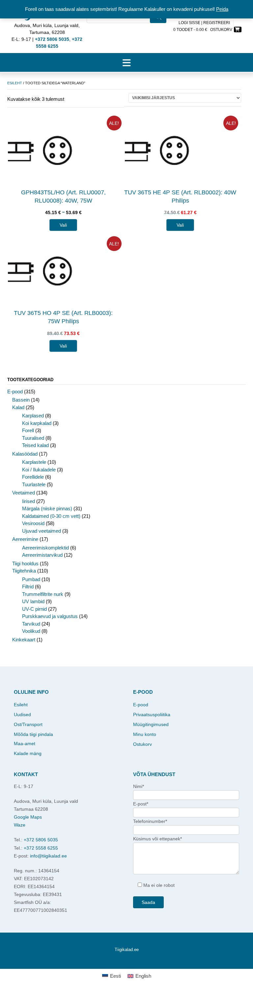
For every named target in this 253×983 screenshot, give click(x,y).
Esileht (14, 83)
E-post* (140, 803)
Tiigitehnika (24, 571)
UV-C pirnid (34, 609)
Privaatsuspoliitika (151, 714)
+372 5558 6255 (41, 848)
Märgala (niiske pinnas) (47, 508)
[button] (126, 62)
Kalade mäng (28, 753)
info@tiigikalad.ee (48, 855)
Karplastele (34, 462)
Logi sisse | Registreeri (204, 22)
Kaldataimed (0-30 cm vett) (51, 516)
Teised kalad (35, 445)
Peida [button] (222, 9)
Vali (63, 225)
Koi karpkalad (36, 423)
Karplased (33, 415)
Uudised (22, 714)
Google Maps (28, 817)
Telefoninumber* (150, 821)
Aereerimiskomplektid (45, 547)
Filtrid (28, 586)
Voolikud (31, 631)
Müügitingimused (151, 724)
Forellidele (33, 477)
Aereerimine (25, 539)
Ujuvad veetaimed (41, 531)
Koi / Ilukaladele (39, 469)
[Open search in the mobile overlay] (126, 26)
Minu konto (144, 734)
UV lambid (33, 601)
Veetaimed (23, 492)
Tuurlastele (33, 484)
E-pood (15, 391)
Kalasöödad (25, 454)
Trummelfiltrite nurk (42, 594)
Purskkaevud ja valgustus (50, 616)
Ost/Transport (28, 724)
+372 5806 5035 (41, 839)
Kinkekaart (23, 639)
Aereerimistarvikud (42, 555)
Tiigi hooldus (25, 563)
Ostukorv (142, 744)
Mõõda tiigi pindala (33, 734)
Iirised (28, 501)
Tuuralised (33, 438)
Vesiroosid (33, 523)
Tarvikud (31, 624)
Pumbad (31, 579)
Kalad (18, 407)
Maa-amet (24, 743)
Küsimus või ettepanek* (157, 838)
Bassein (21, 400)
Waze (19, 825)
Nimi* (138, 786)
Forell (28, 430)
